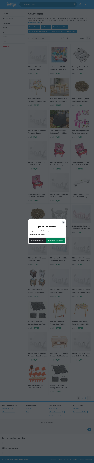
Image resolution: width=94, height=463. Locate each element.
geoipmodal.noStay (37, 240)
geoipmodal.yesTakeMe (55, 240)
